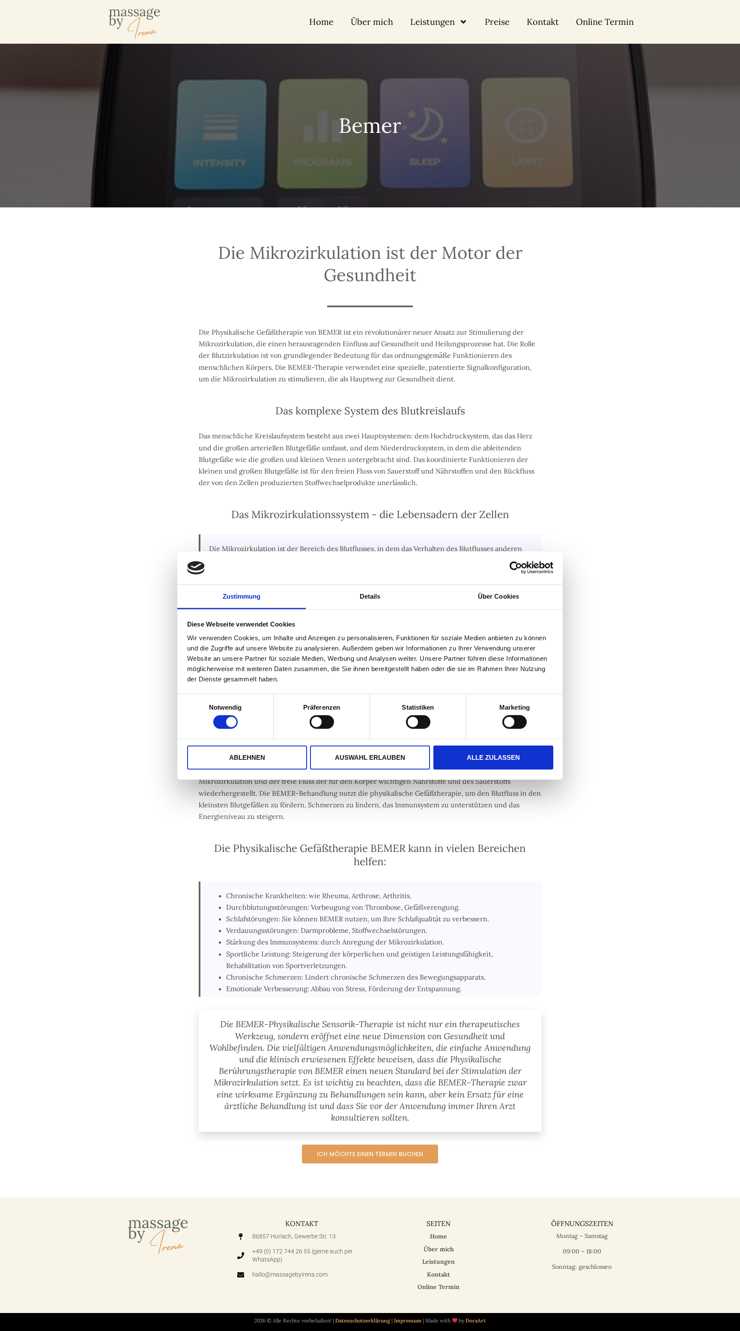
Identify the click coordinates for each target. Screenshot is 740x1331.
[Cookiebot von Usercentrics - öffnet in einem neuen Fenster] (515, 567)
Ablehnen (247, 757)
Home (321, 21)
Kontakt (543, 21)
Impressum (407, 1320)
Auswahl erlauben (370, 757)
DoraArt (475, 1320)
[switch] (322, 722)
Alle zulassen (493, 757)
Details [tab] (370, 596)
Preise (497, 21)
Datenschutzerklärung (362, 1320)
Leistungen (432, 21)
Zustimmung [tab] (242, 596)
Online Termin (605, 21)
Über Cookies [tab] (498, 596)
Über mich (372, 21)
